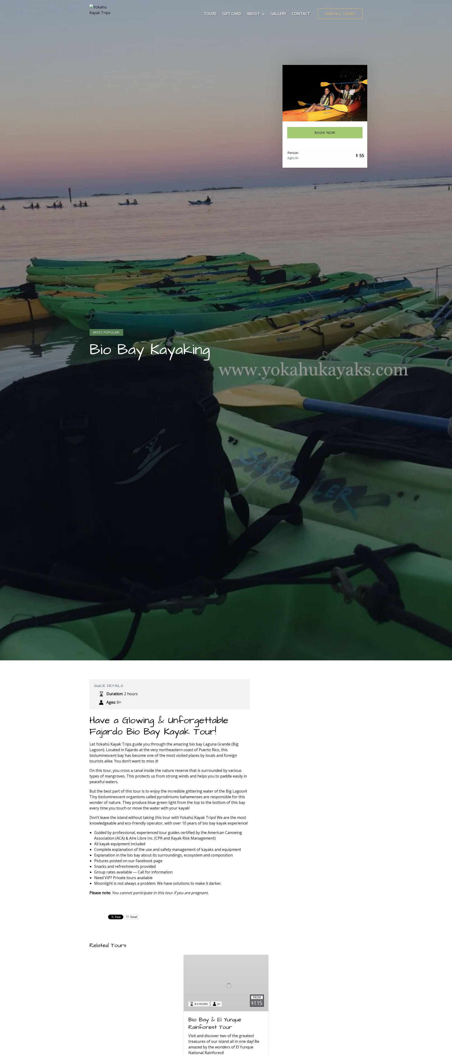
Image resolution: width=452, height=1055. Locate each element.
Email (133, 917)
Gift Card (231, 13)
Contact (301, 13)
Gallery (278, 13)
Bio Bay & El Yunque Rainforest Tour (214, 1023)
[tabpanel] (324, 93)
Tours (210, 13)
